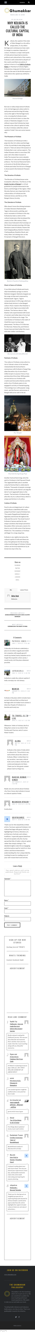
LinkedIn (17, 577)
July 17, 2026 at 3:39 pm (21, 819)
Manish (15, 689)
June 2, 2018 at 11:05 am (21, 643)
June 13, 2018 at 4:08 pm (21, 673)
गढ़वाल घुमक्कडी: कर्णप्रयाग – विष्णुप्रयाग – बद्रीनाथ (16, 1105)
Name (6, 900)
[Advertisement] (17, 991)
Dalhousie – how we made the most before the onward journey (16, 1027)
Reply (29, 641)
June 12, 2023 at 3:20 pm (21, 804)
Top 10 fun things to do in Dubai (15, 1121)
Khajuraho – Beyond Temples (15, 1189)
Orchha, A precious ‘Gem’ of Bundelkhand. (16, 1140)
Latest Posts (24, 590)
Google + (17, 574)
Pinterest (17, 571)
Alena (18, 741)
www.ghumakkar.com (10, 1274)
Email (17, 579)
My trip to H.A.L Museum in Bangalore (15, 1083)
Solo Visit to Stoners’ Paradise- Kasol (16, 1159)
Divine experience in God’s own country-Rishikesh (17, 614)
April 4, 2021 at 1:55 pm (21, 720)
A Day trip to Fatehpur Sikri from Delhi (16, 1059)
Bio (11, 590)
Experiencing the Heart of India (17, 625)
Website (14, 598)
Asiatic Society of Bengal (12, 184)
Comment (7, 879)
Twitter (17, 568)
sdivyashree (18, 817)
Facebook (17, 565)
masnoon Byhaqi (20, 802)
